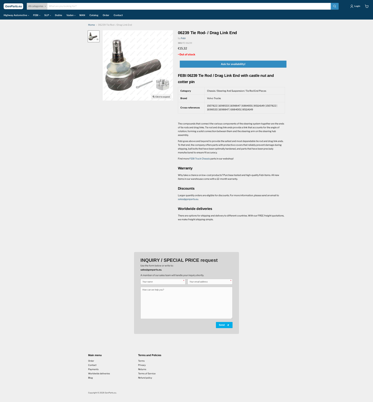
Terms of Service (147, 373)
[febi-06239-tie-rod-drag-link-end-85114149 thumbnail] (93, 36)
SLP (46, 15)
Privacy (142, 365)
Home (91, 25)
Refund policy (145, 377)
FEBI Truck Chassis (199, 158)
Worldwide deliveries (99, 373)
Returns (142, 369)
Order (106, 15)
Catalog (93, 15)
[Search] (335, 6)
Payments (93, 369)
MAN (82, 15)
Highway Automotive (16, 15)
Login (357, 6)
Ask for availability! (233, 64)
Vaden (70, 15)
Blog (90, 377)
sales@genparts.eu (188, 199)
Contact (118, 15)
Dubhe (58, 15)
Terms (141, 361)
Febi (183, 38)
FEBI (36, 15)
